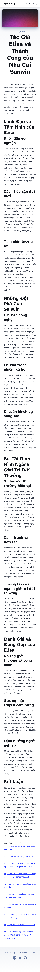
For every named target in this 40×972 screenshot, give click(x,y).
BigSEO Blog (9, 4)
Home (28, 3)
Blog (35, 3)
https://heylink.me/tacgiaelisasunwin (20, 856)
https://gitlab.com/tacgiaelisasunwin (19, 925)
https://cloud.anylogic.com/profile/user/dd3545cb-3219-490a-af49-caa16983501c (20, 935)
